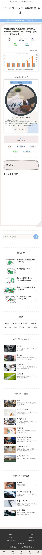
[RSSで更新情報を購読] (26, 129)
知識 (10, 537)
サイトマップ (21, 543)
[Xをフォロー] (19, 129)
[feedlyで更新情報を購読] (22, 129)
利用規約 (31, 540)
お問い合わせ (11, 540)
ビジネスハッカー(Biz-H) (21, 117)
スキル (31, 534)
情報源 (31, 537)
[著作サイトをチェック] (15, 129)
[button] (36, 236)
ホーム (11, 534)
